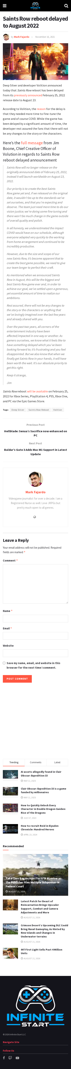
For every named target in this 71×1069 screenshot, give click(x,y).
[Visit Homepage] (35, 5)
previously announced (28, 95)
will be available (37, 391)
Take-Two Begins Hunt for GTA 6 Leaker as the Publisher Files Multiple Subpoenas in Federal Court (33, 882)
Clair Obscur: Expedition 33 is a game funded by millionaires (43, 790)
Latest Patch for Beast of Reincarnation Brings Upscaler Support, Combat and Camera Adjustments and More (40, 907)
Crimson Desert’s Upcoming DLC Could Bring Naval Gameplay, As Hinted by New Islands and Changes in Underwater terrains (44, 931)
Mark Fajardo (21, 36)
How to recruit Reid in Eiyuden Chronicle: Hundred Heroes (40, 827)
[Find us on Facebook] (4, 1058)
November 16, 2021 (45, 36)
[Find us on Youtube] (17, 1058)
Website (8, 645)
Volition (57, 409)
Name (8, 611)
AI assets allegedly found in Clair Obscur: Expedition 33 (41, 773)
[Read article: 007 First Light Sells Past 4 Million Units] (10, 953)
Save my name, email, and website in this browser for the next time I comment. (33, 665)
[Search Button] (66, 5)
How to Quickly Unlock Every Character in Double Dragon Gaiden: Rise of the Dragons (43, 809)
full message (32, 142)
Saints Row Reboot (39, 409)
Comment (10, 560)
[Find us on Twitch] (10, 1058)
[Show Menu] (4, 5)
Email (7, 628)
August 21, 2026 (16, 891)
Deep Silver (18, 409)
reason (41, 109)
